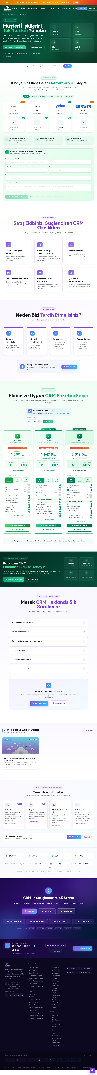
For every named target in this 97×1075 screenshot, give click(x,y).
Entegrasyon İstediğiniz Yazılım (14, 158)
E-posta (8, 174)
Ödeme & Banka (56, 96)
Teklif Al (82, 8)
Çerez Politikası (76, 1067)
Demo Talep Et (18, 529)
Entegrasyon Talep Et (18, 197)
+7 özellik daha (49, 519)
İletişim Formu (60, 703)
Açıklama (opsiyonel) (11, 182)
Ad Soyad (8, 166)
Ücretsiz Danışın (69, 367)
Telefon (51, 166)
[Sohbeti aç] (92, 1070)
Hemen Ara (34, 579)
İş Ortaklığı (61, 8)
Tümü (26, 96)
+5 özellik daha (18, 515)
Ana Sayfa (6, 14)
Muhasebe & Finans (39, 96)
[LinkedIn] (14, 995)
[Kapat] (92, 2)
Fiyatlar (23, 8)
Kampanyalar (32, 8)
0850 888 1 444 (36, 47)
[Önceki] (86, 2)
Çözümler (50, 8)
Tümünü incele (87, 1055)
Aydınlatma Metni (87, 1067)
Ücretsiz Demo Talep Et (15, 47)
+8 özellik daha (80, 521)
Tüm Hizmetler (74, 837)
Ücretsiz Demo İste (83, 948)
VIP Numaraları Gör (77, 2)
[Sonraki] (89, 2)
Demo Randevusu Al (15, 579)
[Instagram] (18, 995)
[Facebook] (6, 995)
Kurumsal (72, 8)
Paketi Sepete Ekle (18, 470)
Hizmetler (14, 8)
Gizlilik (57, 1067)
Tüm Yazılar (89, 730)
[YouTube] (22, 995)
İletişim (69, 96)
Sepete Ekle (67, 911)
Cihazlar (42, 8)
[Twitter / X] (10, 995)
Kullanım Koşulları (65, 1067)
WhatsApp (56, 951)
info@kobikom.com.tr (57, 945)
